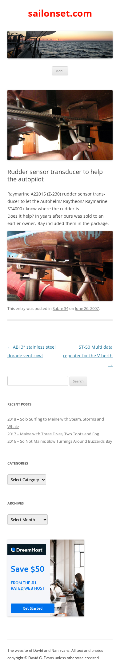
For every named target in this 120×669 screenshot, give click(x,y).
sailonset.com (60, 13)
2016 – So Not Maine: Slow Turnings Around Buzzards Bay (59, 441)
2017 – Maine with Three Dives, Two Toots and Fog (53, 434)
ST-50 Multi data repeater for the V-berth (88, 355)
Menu (60, 71)
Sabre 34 (60, 308)
